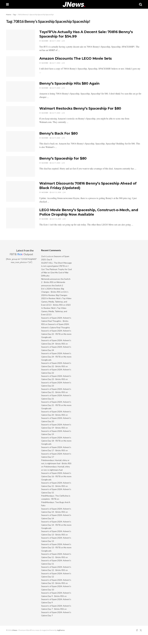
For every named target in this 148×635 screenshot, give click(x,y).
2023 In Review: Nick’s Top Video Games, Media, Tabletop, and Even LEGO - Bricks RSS (56, 301)
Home (8, 14)
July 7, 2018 (55, 41)
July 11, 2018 (56, 192)
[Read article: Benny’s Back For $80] (20, 141)
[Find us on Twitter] (141, 630)
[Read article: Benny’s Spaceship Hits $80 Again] (20, 91)
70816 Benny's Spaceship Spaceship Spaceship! (36, 14)
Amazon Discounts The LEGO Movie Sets (75, 58)
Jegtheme (61, 630)
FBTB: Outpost (21, 254)
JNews (14, 630)
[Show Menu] (7, 4)
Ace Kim (45, 41)
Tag (14, 14)
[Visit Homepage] (74, 4)
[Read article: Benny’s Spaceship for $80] (20, 166)
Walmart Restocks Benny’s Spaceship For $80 (80, 108)
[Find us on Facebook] (137, 630)
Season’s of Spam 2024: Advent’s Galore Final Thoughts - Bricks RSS (56, 321)
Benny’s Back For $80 (58, 133)
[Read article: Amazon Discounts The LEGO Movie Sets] (20, 66)
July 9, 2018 (55, 88)
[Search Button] (140, 4)
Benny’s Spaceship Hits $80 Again (69, 83)
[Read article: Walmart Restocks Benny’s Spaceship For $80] (20, 116)
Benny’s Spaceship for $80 (63, 158)
